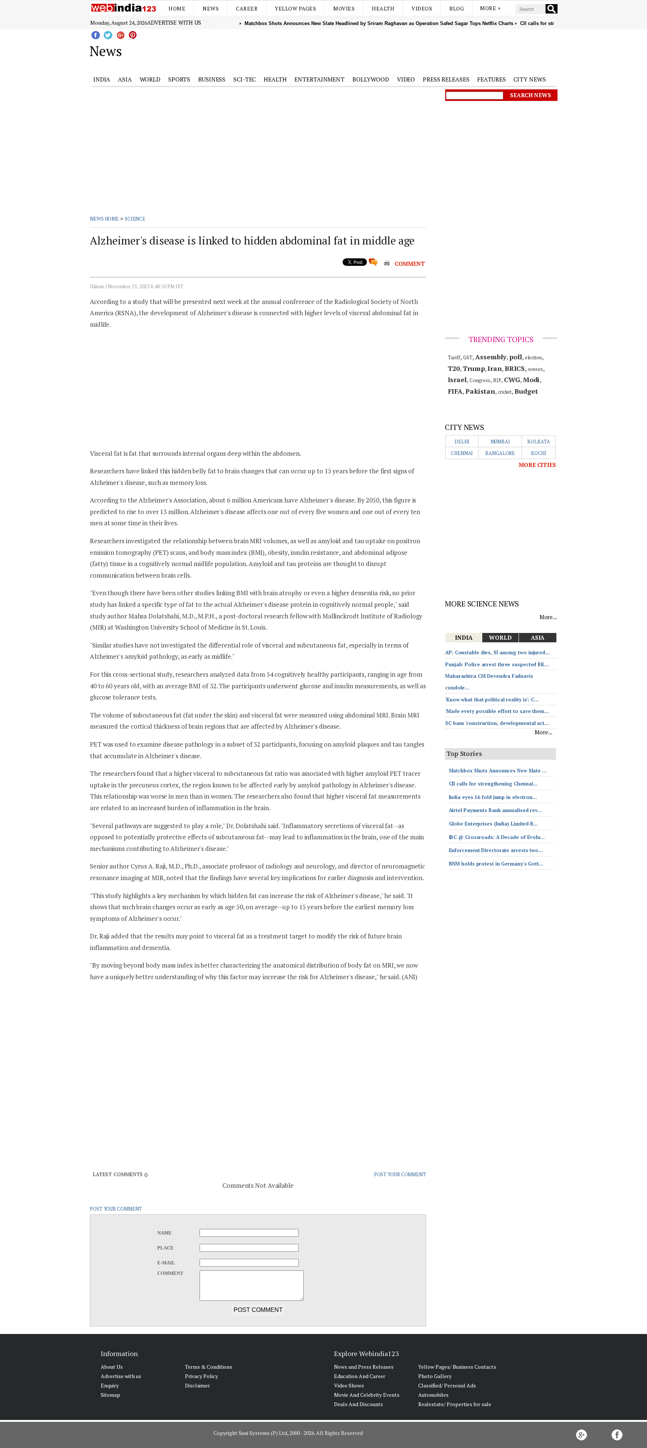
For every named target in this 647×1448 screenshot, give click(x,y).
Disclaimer (197, 1385)
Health (383, 8)
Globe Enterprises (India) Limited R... (493, 823)
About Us (112, 1366)
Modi (531, 379)
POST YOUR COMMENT (400, 1174)
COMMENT (410, 263)
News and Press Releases (364, 1366)
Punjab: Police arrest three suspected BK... (497, 664)
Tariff (454, 357)
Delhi (462, 441)
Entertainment (319, 79)
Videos (421, 8)
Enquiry (110, 1385)
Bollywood (370, 79)
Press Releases (446, 79)
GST (468, 357)
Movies (344, 8)
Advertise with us (174, 22)
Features (491, 79)
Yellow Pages (295, 8)
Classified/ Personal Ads (447, 1385)
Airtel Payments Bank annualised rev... (495, 810)
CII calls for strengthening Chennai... (493, 783)
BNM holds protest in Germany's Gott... (496, 863)
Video (406, 79)
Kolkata (538, 441)
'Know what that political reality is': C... (492, 699)
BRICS (515, 368)
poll (515, 356)
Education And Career (359, 1376)
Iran (494, 368)
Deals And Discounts (358, 1404)
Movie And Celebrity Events (367, 1394)
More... (548, 617)
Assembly (490, 356)
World (150, 79)
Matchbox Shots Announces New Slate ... (498, 770)
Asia (125, 79)
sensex (535, 369)
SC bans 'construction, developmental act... (497, 723)
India (101, 79)
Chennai (462, 453)
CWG (512, 379)
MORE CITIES (537, 464)
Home (176, 8)
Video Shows (349, 1385)
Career (247, 8)
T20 (454, 368)
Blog (456, 8)
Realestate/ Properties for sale (454, 1404)
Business (211, 79)
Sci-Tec (244, 79)
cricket (504, 391)
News (211, 8)
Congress (480, 380)
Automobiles (433, 1394)
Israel (457, 379)
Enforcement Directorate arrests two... (496, 850)
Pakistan (480, 391)
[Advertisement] (361, 49)
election (533, 357)
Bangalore (500, 453)
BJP (497, 380)
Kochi (539, 453)
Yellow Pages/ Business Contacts (457, 1366)
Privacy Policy (201, 1376)
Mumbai (500, 441)
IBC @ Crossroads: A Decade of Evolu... (497, 837)
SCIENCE (135, 218)
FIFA (455, 391)
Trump (474, 368)
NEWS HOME (104, 218)
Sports (179, 79)
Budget (526, 391)
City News (529, 79)
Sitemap (110, 1394)
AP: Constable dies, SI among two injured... (497, 652)
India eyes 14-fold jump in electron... (493, 797)
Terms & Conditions (208, 1366)
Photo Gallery (435, 1376)
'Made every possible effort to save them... (497, 711)
